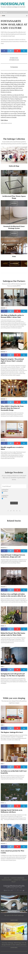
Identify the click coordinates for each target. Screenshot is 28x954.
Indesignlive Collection (5, 496)
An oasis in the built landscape (14, 915)
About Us (6, 878)
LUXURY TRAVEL (14, 947)
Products (3, 547)
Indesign (3, 308)
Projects (3, 586)
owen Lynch (14, 58)
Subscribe (14, 503)
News (3, 15)
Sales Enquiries (7, 880)
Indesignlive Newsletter (5, 490)
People (2, 625)
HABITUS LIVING (14, 920)
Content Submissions (17, 878)
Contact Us (16, 880)
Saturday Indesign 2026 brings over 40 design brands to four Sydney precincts (14, 943)
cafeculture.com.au (6, 123)
